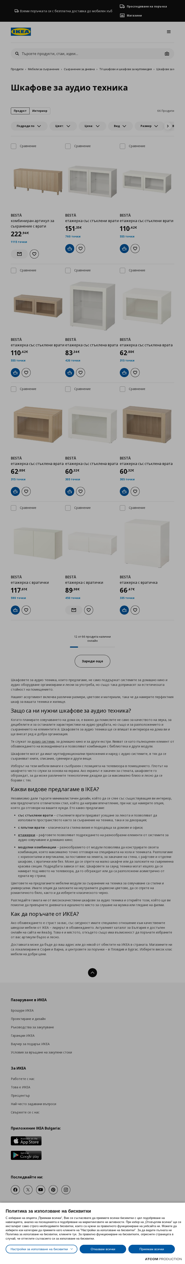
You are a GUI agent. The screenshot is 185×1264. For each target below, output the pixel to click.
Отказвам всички (103, 1249)
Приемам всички (151, 1249)
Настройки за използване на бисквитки (39, 1249)
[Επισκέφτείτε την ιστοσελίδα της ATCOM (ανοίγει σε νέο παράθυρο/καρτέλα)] (163, 1259)
